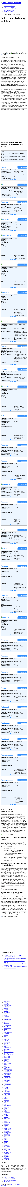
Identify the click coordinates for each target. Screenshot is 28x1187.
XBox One (6, 1159)
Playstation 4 (7, 1110)
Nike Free (6, 1107)
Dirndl (5, 1029)
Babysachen (7, 1012)
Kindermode (7, 1076)
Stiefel (5, 1136)
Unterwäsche (7, 1149)
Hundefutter (7, 1061)
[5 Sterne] (3, 54)
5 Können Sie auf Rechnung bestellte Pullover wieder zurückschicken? (15, 967)
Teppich (6, 1143)
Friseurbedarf (7, 1039)
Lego (5, 1097)
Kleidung (6, 1081)
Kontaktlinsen (7, 1084)
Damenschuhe (7, 1025)
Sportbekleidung (8, 1132)
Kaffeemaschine (8, 1069)
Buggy (5, 1022)
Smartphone (7, 1122)
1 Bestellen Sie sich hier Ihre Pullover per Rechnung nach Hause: (14, 956)
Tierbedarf (6, 1145)
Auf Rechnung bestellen (16, 1184)
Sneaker (6, 1125)
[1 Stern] (8, 53)
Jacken (5, 1064)
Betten (5, 1015)
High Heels (6, 1059)
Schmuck (6, 1117)
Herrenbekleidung (8, 1054)
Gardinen (6, 1040)
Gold (5, 1046)
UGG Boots (7, 1146)
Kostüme (6, 1087)
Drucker (6, 1030)
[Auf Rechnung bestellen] (11, 3)
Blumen (6, 1018)
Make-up (6, 1098)
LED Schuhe (7, 1094)
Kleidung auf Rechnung (10, 1180)
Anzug (5, 1002)
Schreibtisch (7, 1118)
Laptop (5, 1090)
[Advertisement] (14, 38)
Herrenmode (7, 1056)
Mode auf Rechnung (9, 1177)
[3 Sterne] (19, 53)
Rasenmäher (7, 1112)
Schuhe (5, 1119)
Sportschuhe (7, 1134)
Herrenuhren (7, 1057)
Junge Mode (7, 1067)
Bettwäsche (6, 1016)
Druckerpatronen (8, 1032)
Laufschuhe (6, 1091)
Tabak (5, 1138)
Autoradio (6, 1006)
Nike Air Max (7, 1105)
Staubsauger (7, 1135)
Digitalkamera (7, 1028)
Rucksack (6, 1115)
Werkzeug (6, 1153)
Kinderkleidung (7, 1074)
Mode (5, 1104)
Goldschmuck (7, 1047)
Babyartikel (6, 1009)
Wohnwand (6, 1158)
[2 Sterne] (13, 53)
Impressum (3, 1185)
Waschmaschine (8, 1152)
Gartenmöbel (7, 1042)
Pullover (6, 1111)
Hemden (6, 1053)
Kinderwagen (7, 1080)
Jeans (5, 1066)
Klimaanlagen (7, 1083)
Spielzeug (6, 1131)
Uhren (5, 1148)
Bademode (6, 1013)
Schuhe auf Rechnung (9, 1178)
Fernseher (6, 1037)
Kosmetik (6, 1086)
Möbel (5, 1102)
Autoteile (6, 1008)
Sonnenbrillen (7, 1129)
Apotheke (6, 1004)
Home (2, 14)
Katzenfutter (7, 1071)
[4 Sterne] (24, 53)
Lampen (6, 1088)
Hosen (5, 1060)
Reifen (5, 1114)
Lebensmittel (7, 1093)
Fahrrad (6, 1035)
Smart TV (6, 1124)
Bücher (5, 1021)
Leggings (6, 1095)
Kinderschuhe (7, 1077)
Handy (5, 1050)
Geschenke (6, 1043)
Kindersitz (6, 1078)
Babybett (6, 1011)
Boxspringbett (7, 1019)
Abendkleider (7, 1001)
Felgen (5, 1036)
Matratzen (6, 1100)
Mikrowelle (6, 1101)
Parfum (5, 1108)
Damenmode (7, 1023)
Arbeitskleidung (8, 1005)
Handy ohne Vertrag (9, 1052)
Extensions (6, 1033)
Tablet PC (6, 1139)
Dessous (6, 1026)
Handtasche (6, 1049)
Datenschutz (7, 1181)
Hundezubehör (7, 1063)
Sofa (5, 1126)
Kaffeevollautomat (8, 1070)
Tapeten (6, 1141)
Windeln (6, 1155)
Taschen (6, 1142)
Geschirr (6, 1045)
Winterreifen (7, 1156)
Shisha (5, 1121)
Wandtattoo (6, 1151)
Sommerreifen (7, 1128)
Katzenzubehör (7, 1073)
